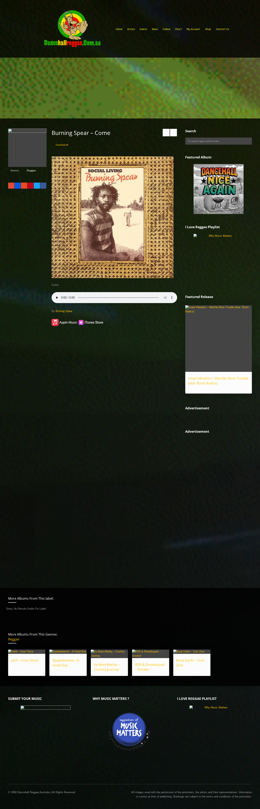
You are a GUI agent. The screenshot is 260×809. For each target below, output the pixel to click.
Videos (166, 29)
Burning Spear (64, 311)
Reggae (31, 170)
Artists (131, 29)
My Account (193, 29)
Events (143, 29)
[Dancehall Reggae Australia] (72, 30)
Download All (62, 145)
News (155, 29)
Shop (208, 29)
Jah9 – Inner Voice (24, 660)
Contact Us (222, 29)
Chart (178, 29)
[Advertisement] (130, 88)
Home (119, 29)
